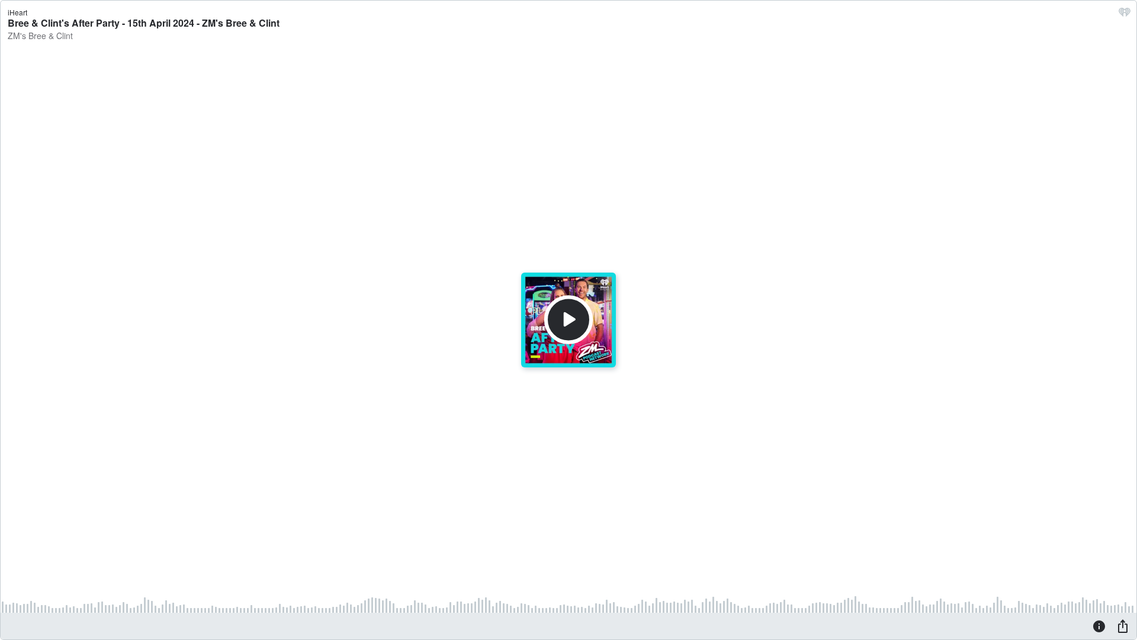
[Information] (1099, 626)
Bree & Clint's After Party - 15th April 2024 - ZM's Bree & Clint (144, 23)
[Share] (1123, 626)
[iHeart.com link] (1124, 15)
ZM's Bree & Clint (40, 35)
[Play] (568, 320)
